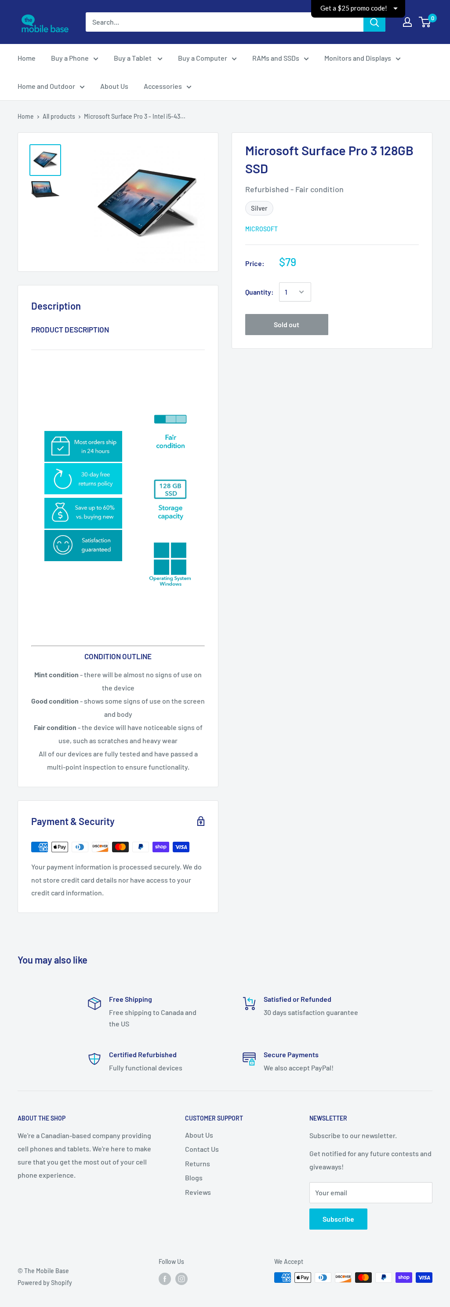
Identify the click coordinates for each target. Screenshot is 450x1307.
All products (59, 116)
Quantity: (259, 292)
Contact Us (202, 1149)
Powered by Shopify (45, 1282)
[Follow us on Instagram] (181, 1278)
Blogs (194, 1177)
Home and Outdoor (46, 86)
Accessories (163, 86)
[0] (425, 22)
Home (27, 58)
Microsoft (261, 229)
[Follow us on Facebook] (165, 1278)
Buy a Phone (70, 58)
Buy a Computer (202, 58)
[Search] (374, 22)
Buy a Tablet (133, 58)
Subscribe (338, 1219)
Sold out (286, 324)
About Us (114, 86)
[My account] (407, 22)
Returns (197, 1163)
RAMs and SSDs (275, 58)
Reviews (198, 1192)
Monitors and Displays (357, 58)
